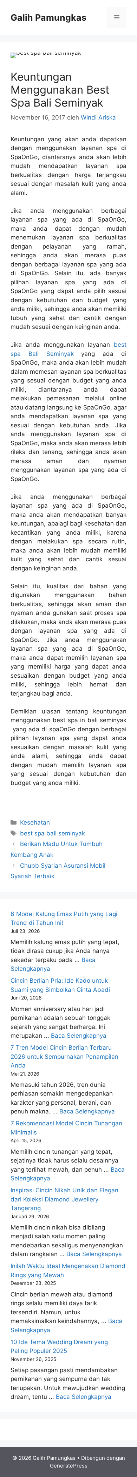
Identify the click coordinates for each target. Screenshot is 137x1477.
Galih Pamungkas (48, 17)
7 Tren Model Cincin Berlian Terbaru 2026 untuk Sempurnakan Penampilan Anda (64, 1056)
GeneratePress (68, 1465)
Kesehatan (35, 822)
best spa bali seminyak (52, 833)
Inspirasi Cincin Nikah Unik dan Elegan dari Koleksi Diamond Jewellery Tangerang (64, 1199)
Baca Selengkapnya (78, 1035)
